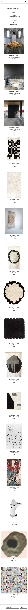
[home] (4, 1)
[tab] (14, 21)
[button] (25, 1)
